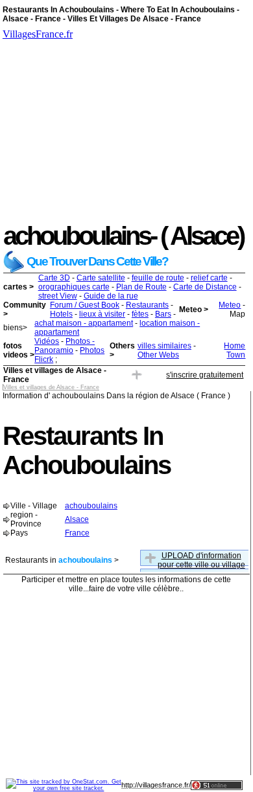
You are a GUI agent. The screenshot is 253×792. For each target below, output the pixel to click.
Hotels (61, 314)
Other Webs (158, 354)
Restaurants (147, 305)
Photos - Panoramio (64, 346)
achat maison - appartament (83, 323)
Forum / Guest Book (84, 305)
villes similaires (164, 345)
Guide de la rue (111, 295)
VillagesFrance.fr (38, 34)
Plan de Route (141, 286)
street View (57, 295)
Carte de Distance (205, 286)
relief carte (209, 277)
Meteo (230, 305)
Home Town (234, 350)
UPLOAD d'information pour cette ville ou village (201, 560)
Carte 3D (54, 277)
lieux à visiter (102, 314)
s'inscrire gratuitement (204, 374)
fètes (140, 314)
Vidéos (46, 341)
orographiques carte (74, 286)
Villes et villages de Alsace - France (51, 387)
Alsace (77, 519)
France (77, 532)
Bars (163, 314)
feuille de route (158, 277)
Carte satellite (101, 277)
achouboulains (91, 505)
